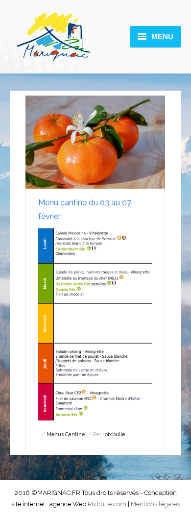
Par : (109, 434)
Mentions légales (155, 504)
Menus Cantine (66, 434)
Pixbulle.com (107, 504)
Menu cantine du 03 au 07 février (84, 209)
